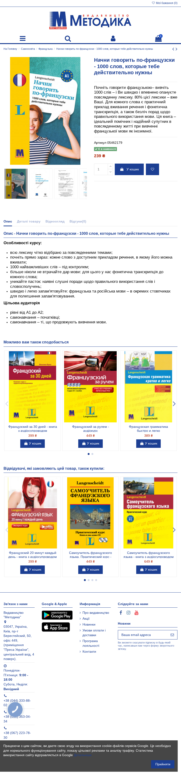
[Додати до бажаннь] (152, 169)
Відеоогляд (55, 221)
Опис (8, 221)
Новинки (88, 624)
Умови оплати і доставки (94, 632)
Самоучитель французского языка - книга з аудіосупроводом (148, 555)
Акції (86, 618)
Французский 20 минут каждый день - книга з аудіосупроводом (32, 555)
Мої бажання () (166, 3)
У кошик (133, 169)
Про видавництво (95, 612)
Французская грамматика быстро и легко (148, 429)
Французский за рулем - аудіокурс (90, 429)
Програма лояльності (90, 643)
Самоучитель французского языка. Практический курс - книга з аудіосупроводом (90, 557)
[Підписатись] (172, 634)
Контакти (89, 651)
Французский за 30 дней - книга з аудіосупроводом (32, 429)
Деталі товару (29, 221)
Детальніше (83, 755)
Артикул (100, 142)
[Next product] (176, 49)
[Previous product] (174, 49)
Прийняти (162, 764)
